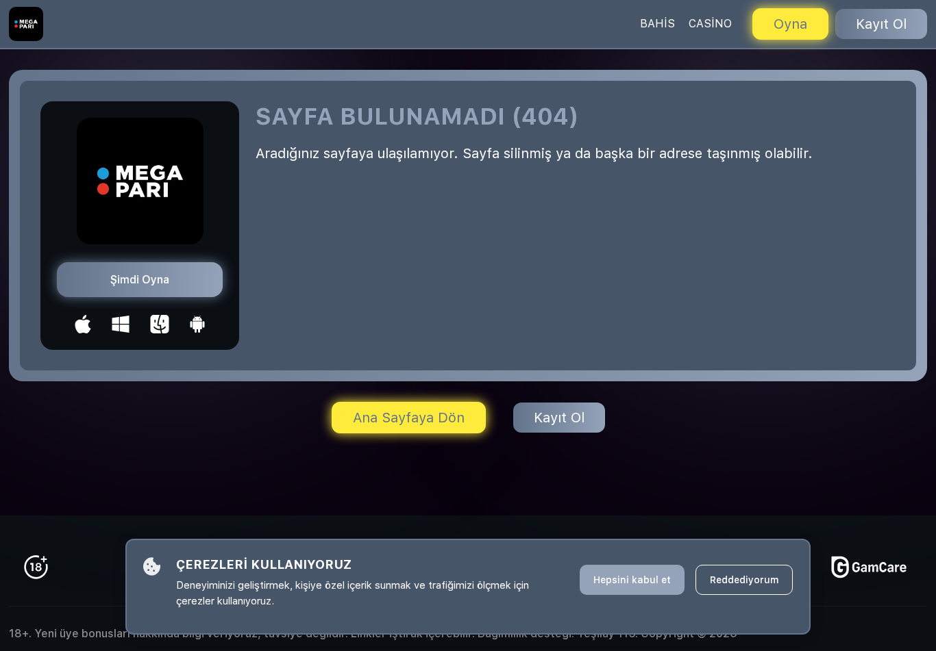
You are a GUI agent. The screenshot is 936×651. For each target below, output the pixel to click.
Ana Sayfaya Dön (409, 417)
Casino (710, 23)
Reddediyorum (744, 579)
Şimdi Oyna (139, 279)
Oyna (790, 24)
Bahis (657, 23)
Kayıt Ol (881, 24)
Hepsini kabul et (632, 579)
